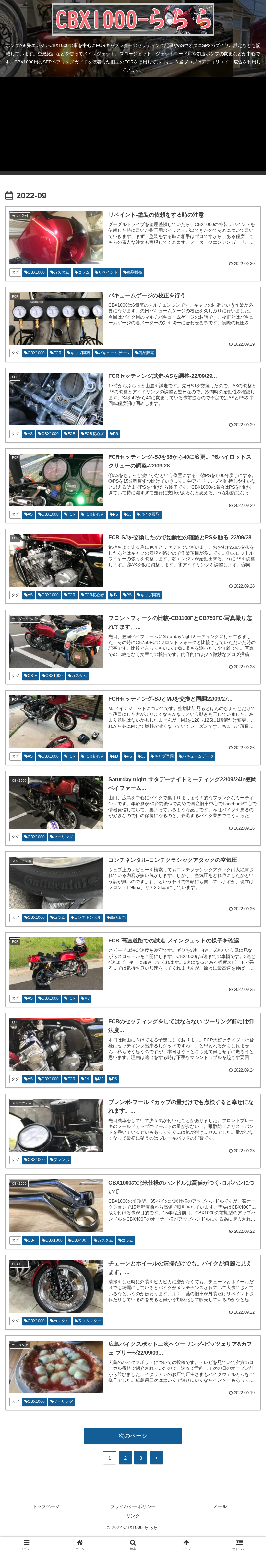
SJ (129, 514)
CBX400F (80, 1240)
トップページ (46, 1506)
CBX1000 (36, 272)
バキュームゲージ (114, 353)
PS (115, 434)
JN (115, 595)
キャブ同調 (80, 353)
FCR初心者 (94, 434)
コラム (84, 272)
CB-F (32, 675)
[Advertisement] (133, 125)
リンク (133, 1515)
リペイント (108, 272)
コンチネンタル (87, 917)
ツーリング (63, 837)
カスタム (61, 272)
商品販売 (134, 272)
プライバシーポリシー (133, 1506)
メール (220, 1506)
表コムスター (89, 1321)
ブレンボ (61, 1159)
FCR (58, 353)
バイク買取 (150, 514)
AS (30, 434)
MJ (115, 756)
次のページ (133, 1436)
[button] (246, 1100)
